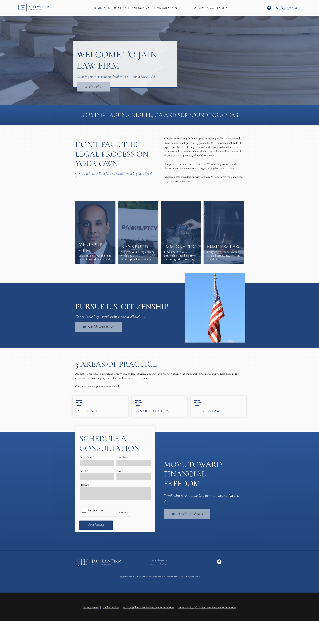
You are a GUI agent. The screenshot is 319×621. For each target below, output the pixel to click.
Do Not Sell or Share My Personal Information (148, 605)
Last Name (122, 457)
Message (84, 484)
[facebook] (269, 8)
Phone (119, 471)
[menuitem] (97, 8)
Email (83, 471)
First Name (86, 457)
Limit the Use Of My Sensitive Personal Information (207, 605)
